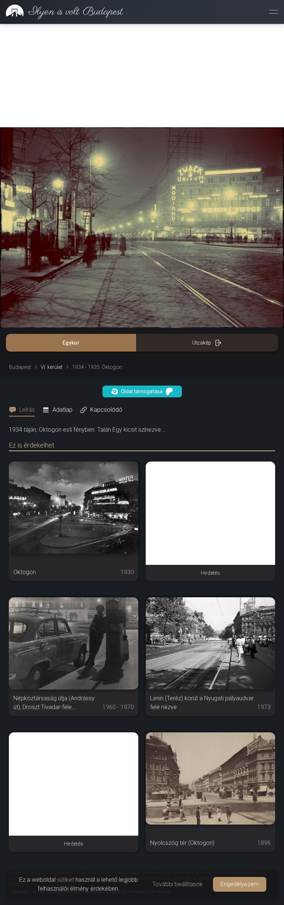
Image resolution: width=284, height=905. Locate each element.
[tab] (24, 410)
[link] (61, 12)
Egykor (71, 343)
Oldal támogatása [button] (142, 391)
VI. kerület (51, 367)
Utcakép (201, 343)
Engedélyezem (239, 884)
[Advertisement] (142, 75)
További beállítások (177, 884)
